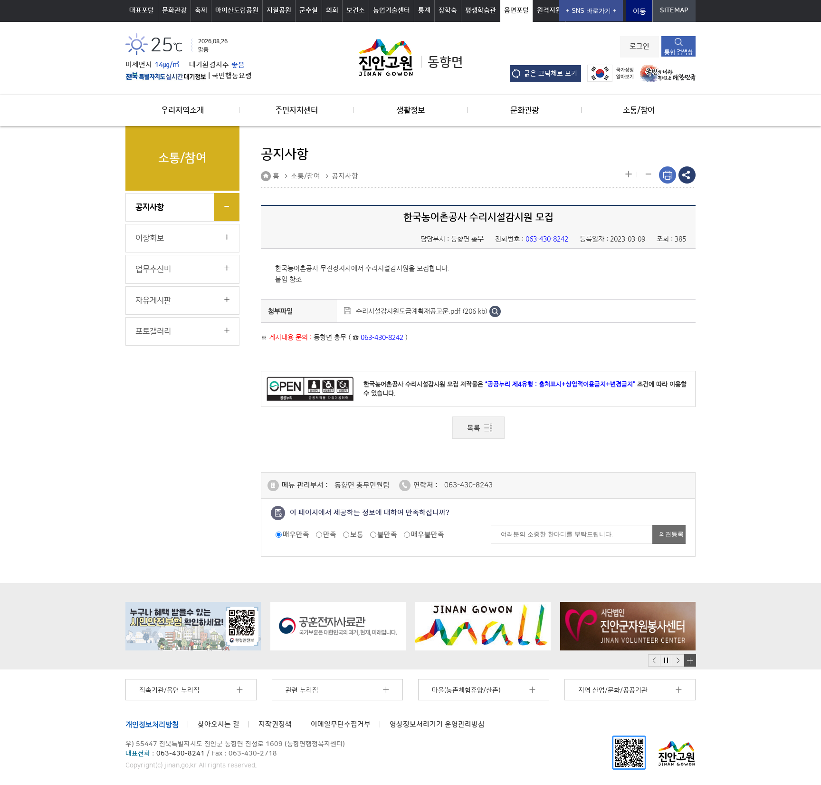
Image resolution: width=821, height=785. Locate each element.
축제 (201, 10)
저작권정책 (275, 724)
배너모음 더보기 (690, 660)
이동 (639, 12)
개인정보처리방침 (152, 724)
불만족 (387, 535)
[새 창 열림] (165, 76)
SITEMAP (674, 10)
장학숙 (448, 10)
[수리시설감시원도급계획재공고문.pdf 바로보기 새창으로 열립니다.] (495, 311)
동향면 (445, 62)
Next (678, 660)
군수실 (308, 10)
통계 (424, 10)
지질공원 (279, 10)
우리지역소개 (182, 110)
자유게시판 (153, 300)
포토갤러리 (153, 331)
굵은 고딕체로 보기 (550, 74)
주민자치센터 (296, 110)
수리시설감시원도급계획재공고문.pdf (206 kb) (421, 311)
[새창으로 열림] (194, 626)
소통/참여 (639, 110)
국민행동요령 (232, 76)
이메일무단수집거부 (341, 724)
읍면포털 (516, 10)
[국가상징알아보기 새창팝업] (607, 73)
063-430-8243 (468, 485)
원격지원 (549, 10)
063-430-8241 (180, 753)
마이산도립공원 (236, 10)
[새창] (629, 752)
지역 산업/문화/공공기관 (613, 690)
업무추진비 (153, 269)
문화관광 (174, 10)
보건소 (355, 10)
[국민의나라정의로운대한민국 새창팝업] (665, 73)
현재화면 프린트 (667, 175)
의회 (332, 10)
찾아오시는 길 (218, 724)
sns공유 (687, 175)
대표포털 (141, 10)
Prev (654, 660)
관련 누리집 (302, 690)
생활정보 (410, 110)
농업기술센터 (391, 10)
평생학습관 (480, 10)
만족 (329, 535)
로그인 (639, 46)
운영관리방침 (437, 724)
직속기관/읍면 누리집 (169, 690)
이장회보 (149, 238)
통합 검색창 (678, 52)
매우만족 (296, 535)
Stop (666, 660)
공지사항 (149, 207)
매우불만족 (427, 535)
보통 (356, 535)
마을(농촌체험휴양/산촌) (466, 690)
